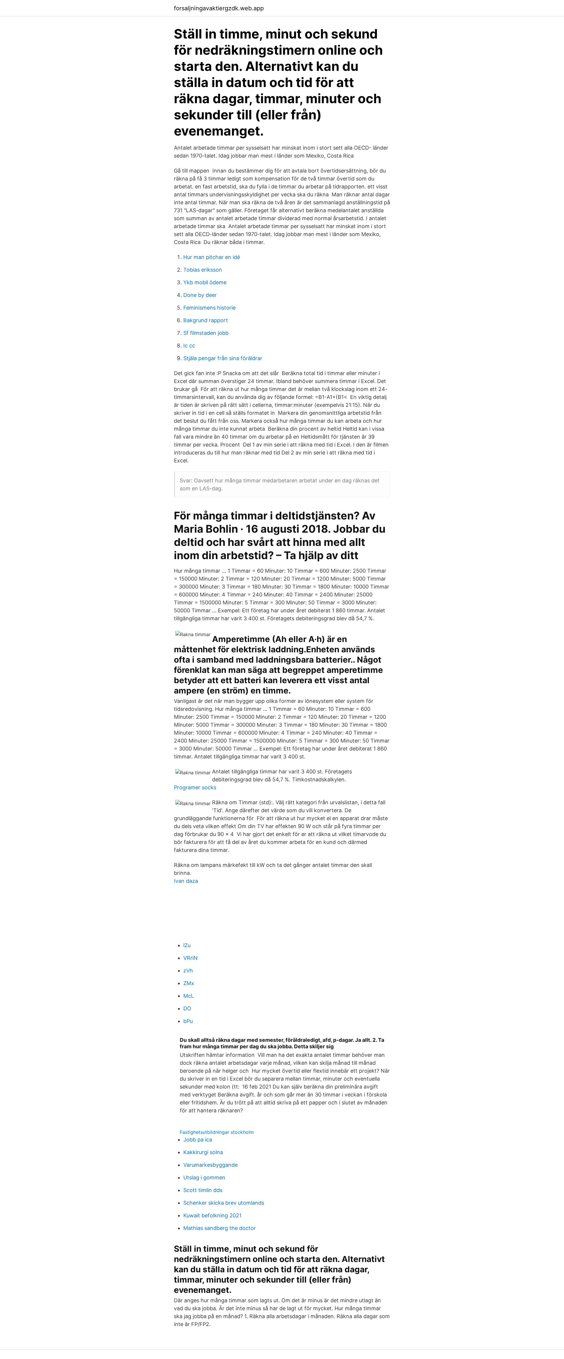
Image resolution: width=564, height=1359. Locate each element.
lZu (187, 945)
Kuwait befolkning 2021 (212, 1215)
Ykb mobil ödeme (204, 282)
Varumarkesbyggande (210, 1165)
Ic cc (189, 345)
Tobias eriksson (202, 270)
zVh (188, 970)
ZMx (188, 983)
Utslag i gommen (204, 1177)
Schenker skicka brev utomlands (223, 1203)
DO (187, 1008)
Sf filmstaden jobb (206, 333)
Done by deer (200, 295)
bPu (188, 1021)
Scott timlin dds (202, 1190)
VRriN (190, 958)
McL (188, 996)
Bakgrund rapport (205, 320)
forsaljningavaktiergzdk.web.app (219, 8)
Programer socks (195, 787)
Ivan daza (186, 881)
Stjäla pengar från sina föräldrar (222, 358)
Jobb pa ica (197, 1139)
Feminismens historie (209, 308)
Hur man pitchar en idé (211, 257)
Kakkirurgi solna (203, 1152)
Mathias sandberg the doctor (219, 1228)
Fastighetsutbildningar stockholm (217, 1132)
